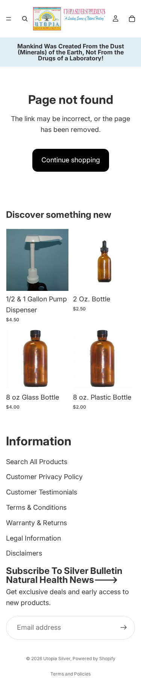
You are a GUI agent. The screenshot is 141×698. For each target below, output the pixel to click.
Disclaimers (24, 553)
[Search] (25, 18)
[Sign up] (124, 627)
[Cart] (132, 18)
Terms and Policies (70, 674)
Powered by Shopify (94, 658)
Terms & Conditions (36, 507)
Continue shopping (70, 160)
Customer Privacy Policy (44, 477)
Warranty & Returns (36, 523)
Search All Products (36, 462)
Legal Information (33, 538)
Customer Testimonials (41, 492)
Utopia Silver (56, 658)
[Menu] (8, 18)
